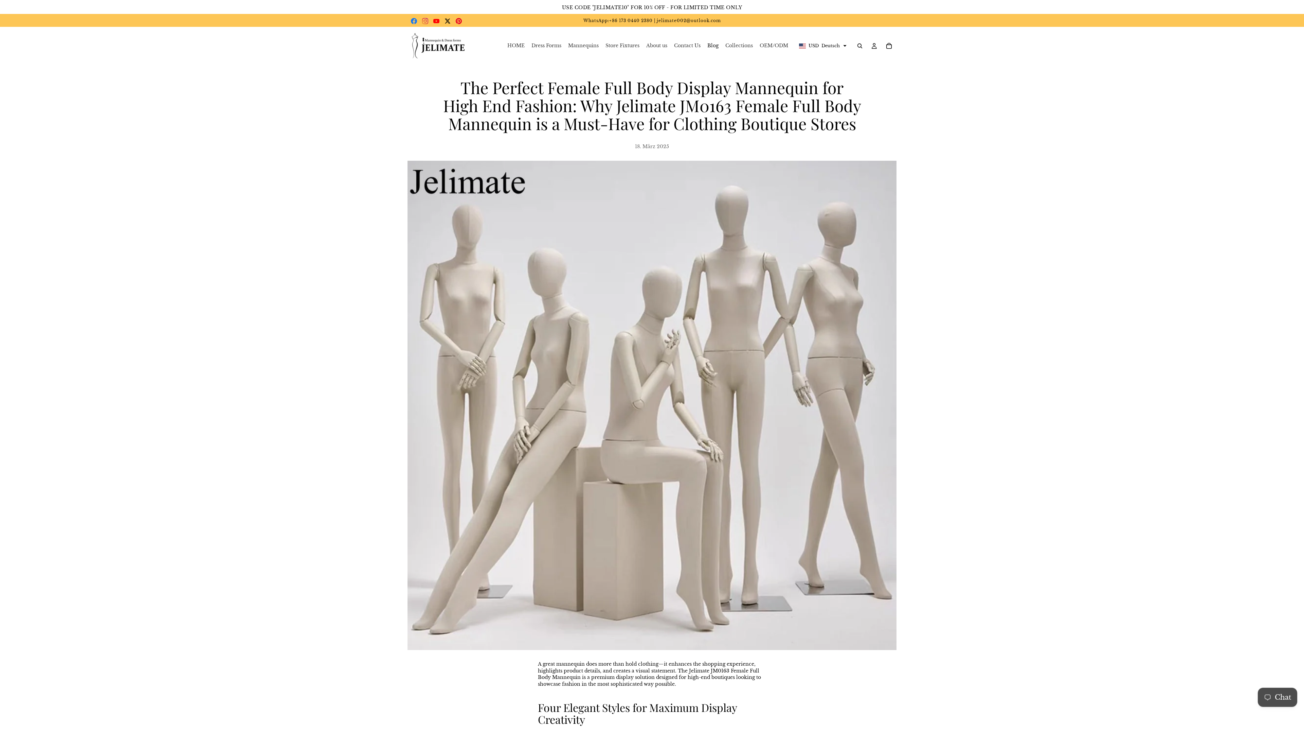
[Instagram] (425, 21)
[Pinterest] (459, 21)
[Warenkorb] (889, 45)
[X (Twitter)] (448, 21)
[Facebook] (414, 21)
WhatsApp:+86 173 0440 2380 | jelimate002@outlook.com (652, 20)
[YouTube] (436, 21)
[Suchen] (859, 45)
